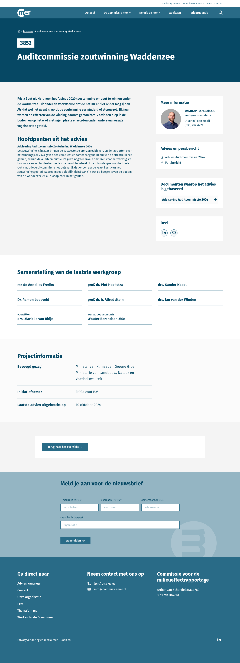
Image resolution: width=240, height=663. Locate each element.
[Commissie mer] (24, 12)
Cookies (65, 640)
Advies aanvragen (29, 583)
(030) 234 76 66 (104, 584)
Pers (20, 604)
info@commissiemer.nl (110, 589)
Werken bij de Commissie (35, 617)
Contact (22, 590)
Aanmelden (73, 540)
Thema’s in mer (28, 611)
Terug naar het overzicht (63, 446)
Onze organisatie (29, 597)
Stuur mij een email (200, 121)
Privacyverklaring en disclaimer (37, 640)
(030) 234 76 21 (200, 125)
